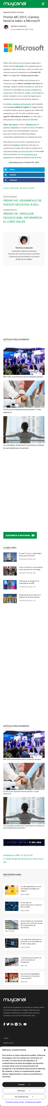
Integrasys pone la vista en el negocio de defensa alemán (30, 596)
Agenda (6, 12)
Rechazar (21, 1091)
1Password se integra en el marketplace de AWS (29, 582)
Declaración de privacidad (33, 1102)
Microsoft (19, 66)
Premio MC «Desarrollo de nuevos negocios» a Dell (22, 202)
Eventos (13, 12)
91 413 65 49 (26, 855)
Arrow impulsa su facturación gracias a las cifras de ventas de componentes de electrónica (32, 924)
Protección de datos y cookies (15, 1102)
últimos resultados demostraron (18, 104)
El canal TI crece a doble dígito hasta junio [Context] (30, 554)
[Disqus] (24, 488)
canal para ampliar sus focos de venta (18, 151)
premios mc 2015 (27, 188)
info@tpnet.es (9, 855)
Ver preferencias (21, 1097)
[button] (45, 1050)
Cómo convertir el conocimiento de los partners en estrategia (31, 568)
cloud (6, 188)
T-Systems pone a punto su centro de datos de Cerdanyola (31, 960)
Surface (16, 145)
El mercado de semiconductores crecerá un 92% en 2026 (31, 905)
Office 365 (7, 124)
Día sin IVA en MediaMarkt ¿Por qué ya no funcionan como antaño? (30, 976)
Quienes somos (8, 1043)
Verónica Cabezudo (24, 248)
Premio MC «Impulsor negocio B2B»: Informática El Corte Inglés (22, 217)
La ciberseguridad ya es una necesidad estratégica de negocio (31, 888)
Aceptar (21, 1084)
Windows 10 (31, 124)
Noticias (20, 12)
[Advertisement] (24, 303)
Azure (14, 124)
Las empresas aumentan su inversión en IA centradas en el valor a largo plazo (31, 941)
